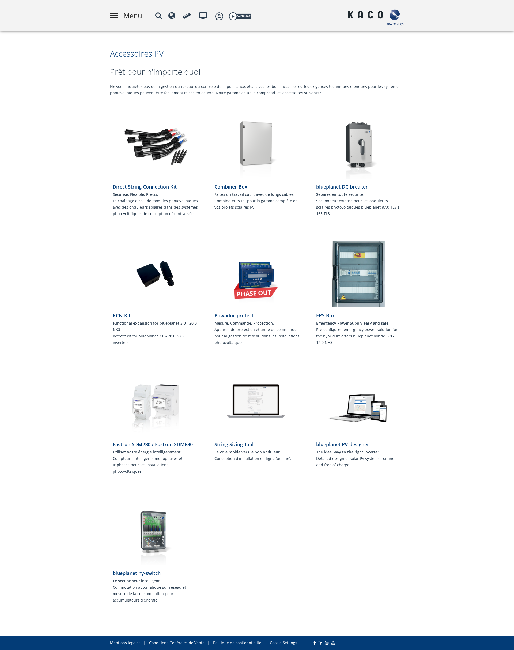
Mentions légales (125, 642)
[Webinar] (240, 15)
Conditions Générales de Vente (177, 642)
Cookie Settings (283, 642)
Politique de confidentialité (237, 642)
